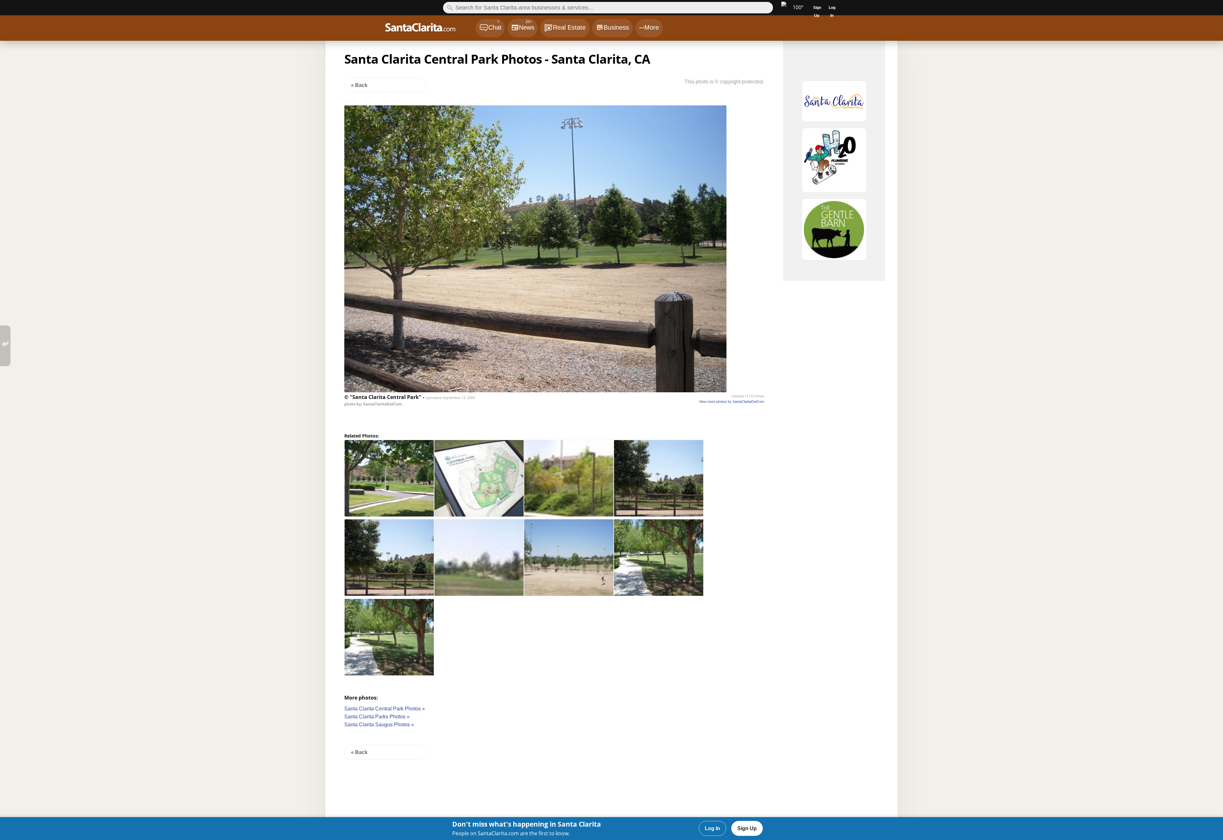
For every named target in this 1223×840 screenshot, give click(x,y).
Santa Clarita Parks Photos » (377, 716)
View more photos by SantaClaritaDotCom (731, 401)
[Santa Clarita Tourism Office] (834, 104)
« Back (359, 85)
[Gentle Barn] (834, 232)
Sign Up (747, 828)
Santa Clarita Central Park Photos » (384, 708)
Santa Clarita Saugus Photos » (379, 724)
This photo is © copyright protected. (724, 81)
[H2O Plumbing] (834, 163)
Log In (712, 828)
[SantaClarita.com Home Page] (430, 28)
